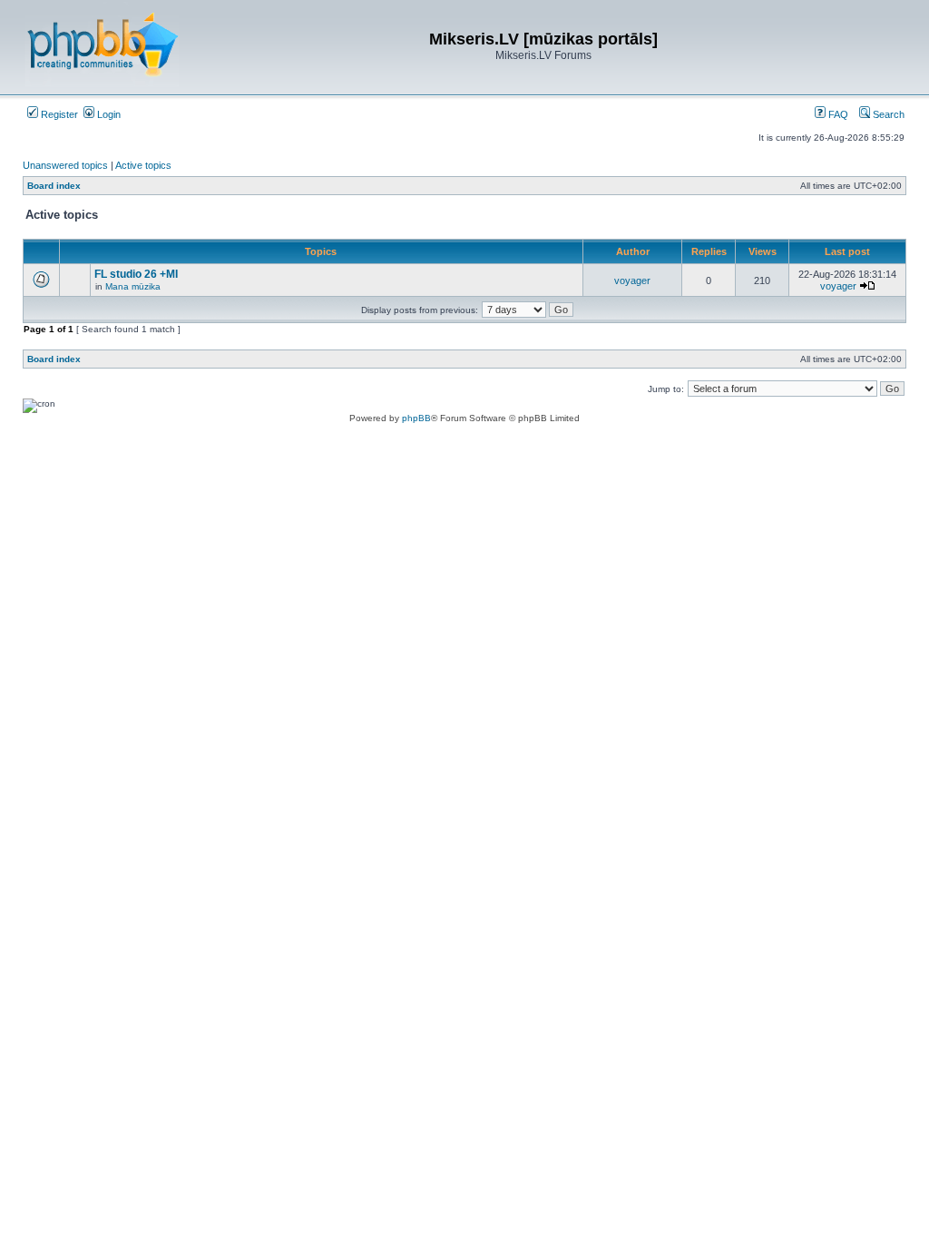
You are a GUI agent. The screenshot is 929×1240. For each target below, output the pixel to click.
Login (107, 114)
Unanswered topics (65, 165)
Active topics (143, 165)
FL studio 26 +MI (136, 274)
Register (58, 114)
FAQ (837, 114)
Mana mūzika (133, 286)
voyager (632, 280)
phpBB (416, 418)
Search (887, 114)
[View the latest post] (867, 285)
